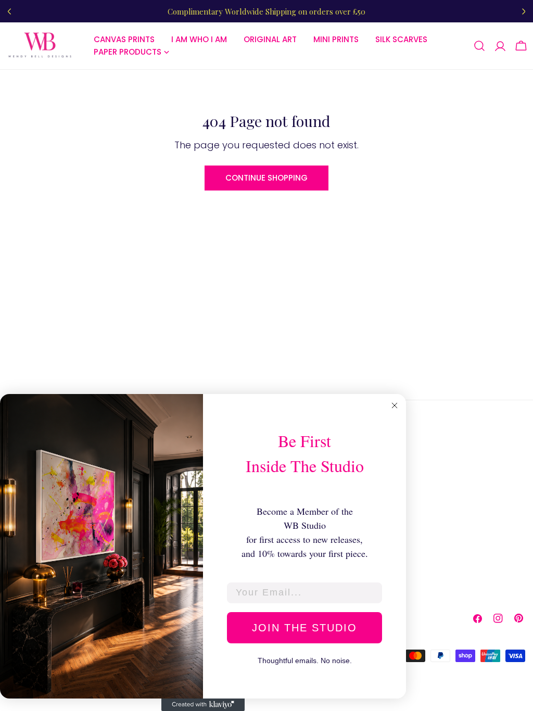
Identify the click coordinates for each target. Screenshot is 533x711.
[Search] (479, 45)
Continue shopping (266, 177)
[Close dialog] (394, 405)
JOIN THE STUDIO (304, 627)
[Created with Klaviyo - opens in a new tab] (203, 705)
